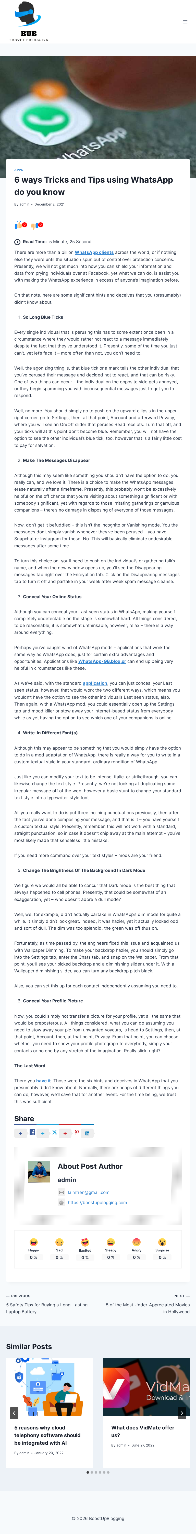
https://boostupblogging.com (97, 1202)
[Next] (182, 1413)
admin (24, 204)
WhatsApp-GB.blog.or (102, 661)
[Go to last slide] (14, 1413)
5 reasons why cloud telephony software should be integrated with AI (47, 1435)
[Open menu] (185, 22)
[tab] (88, 1472)
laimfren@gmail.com (88, 1192)
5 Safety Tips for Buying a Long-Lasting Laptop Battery (47, 1304)
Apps (18, 170)
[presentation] (49, 1387)
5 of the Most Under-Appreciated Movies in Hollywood (148, 1304)
